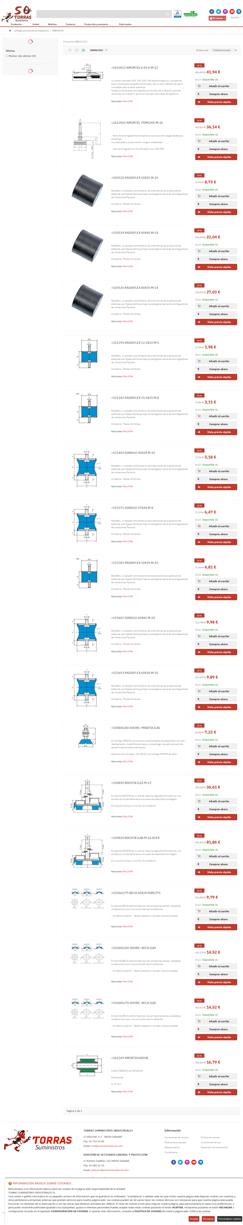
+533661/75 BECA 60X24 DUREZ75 (136, 893)
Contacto (70, 24)
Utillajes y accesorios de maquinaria (31, 30)
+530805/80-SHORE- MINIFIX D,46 (135, 728)
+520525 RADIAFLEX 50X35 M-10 (134, 178)
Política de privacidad (175, 1142)
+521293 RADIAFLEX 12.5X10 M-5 (135, 343)
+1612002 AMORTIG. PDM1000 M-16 (137, 123)
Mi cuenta (217, 18)
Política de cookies (210, 1137)
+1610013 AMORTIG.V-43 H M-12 (134, 68)
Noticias (52, 24)
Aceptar (194, 1218)
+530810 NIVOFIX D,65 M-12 (131, 783)
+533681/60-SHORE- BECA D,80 (133, 948)
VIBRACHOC (58, 30)
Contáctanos (171, 1152)
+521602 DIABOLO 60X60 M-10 (133, 618)
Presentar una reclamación (214, 1147)
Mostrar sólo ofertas (22, 55)
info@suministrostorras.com (107, 1146)
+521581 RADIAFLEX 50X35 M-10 (134, 563)
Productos (16, 24)
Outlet (36, 24)
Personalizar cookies (229, 1218)
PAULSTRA (128, 101)
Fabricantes (125, 24)
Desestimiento (172, 1147)
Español (235, 17)
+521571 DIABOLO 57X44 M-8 (132, 508)
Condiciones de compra (176, 1137)
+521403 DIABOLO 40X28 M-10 (133, 453)
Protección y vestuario (96, 24)
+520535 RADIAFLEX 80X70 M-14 (134, 288)
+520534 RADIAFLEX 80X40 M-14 (134, 233)
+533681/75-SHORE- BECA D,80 (133, 1003)
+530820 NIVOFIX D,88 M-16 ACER (135, 838)
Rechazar (208, 1218)
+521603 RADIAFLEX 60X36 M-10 (134, 673)
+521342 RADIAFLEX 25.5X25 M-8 (135, 398)
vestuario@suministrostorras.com (110, 1170)
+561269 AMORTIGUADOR (129, 1058)
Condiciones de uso (211, 1142)
